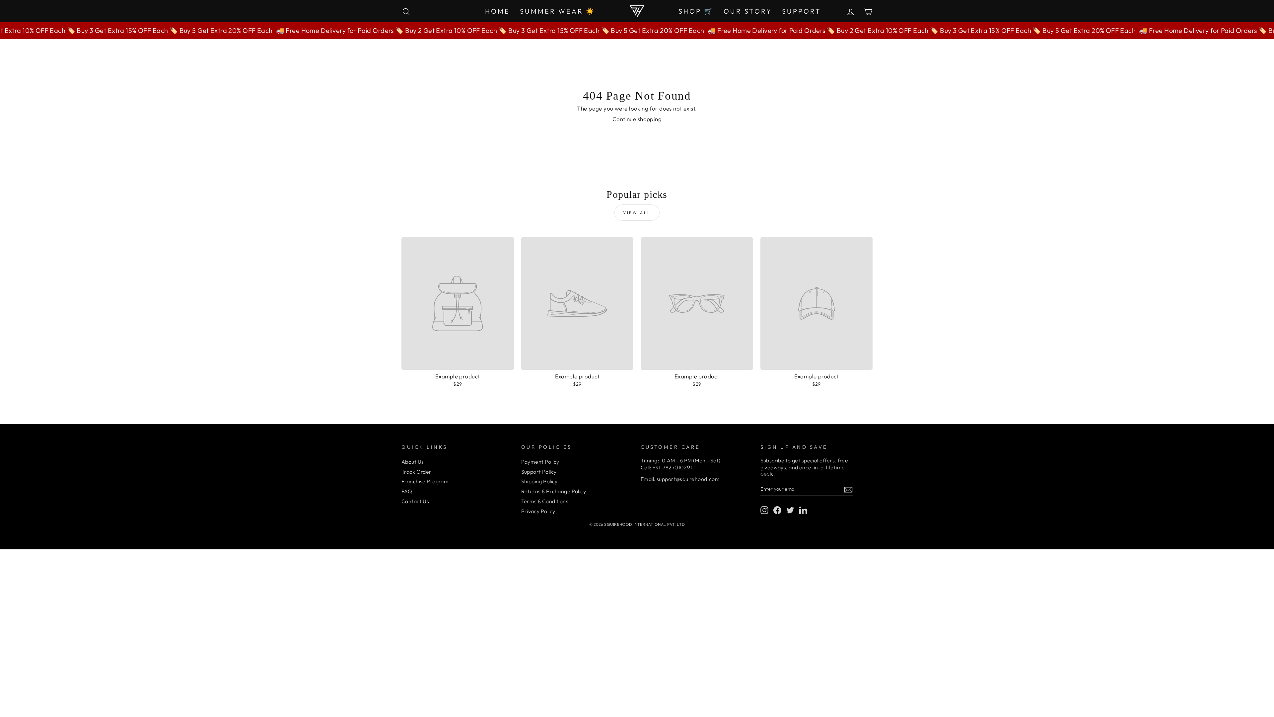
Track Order (416, 471)
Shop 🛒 (696, 11)
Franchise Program (425, 481)
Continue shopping (637, 119)
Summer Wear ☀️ (558, 11)
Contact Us (415, 501)
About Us (412, 461)
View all (637, 212)
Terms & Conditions (545, 501)
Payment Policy (540, 461)
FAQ (406, 491)
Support (801, 11)
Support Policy (539, 471)
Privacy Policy (538, 511)
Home (497, 11)
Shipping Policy (539, 481)
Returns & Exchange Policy (553, 491)
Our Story (748, 11)
